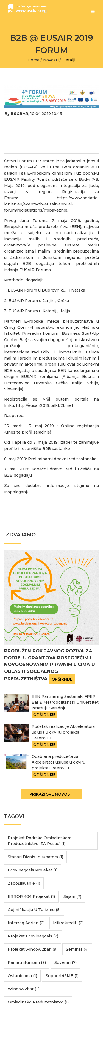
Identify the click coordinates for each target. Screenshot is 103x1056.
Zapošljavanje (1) (24, 883)
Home (33, 59)
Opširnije (62, 679)
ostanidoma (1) (22, 975)
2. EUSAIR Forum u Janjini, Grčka (36, 300)
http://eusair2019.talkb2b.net (44, 405)
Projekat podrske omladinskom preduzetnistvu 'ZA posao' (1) (39, 840)
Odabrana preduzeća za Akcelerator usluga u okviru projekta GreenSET (58, 762)
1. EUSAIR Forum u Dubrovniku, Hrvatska (44, 290)
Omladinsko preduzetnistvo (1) (38, 1002)
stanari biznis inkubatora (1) (35, 856)
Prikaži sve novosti (51, 794)
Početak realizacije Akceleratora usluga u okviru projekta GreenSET (63, 732)
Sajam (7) (72, 896)
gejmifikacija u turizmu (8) (34, 909)
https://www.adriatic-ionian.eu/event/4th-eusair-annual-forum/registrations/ (51, 204)
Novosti (51, 59)
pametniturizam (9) (27, 962)
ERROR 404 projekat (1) (31, 896)
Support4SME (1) (62, 975)
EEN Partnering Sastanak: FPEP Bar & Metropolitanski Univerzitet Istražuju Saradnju (65, 702)
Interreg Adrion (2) (26, 922)
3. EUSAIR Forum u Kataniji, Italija (37, 310)
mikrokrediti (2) (68, 922)
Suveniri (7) (65, 962)
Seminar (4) (77, 949)
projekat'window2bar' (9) (32, 949)
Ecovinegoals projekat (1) (32, 870)
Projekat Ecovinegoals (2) (33, 936)
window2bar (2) (24, 988)
